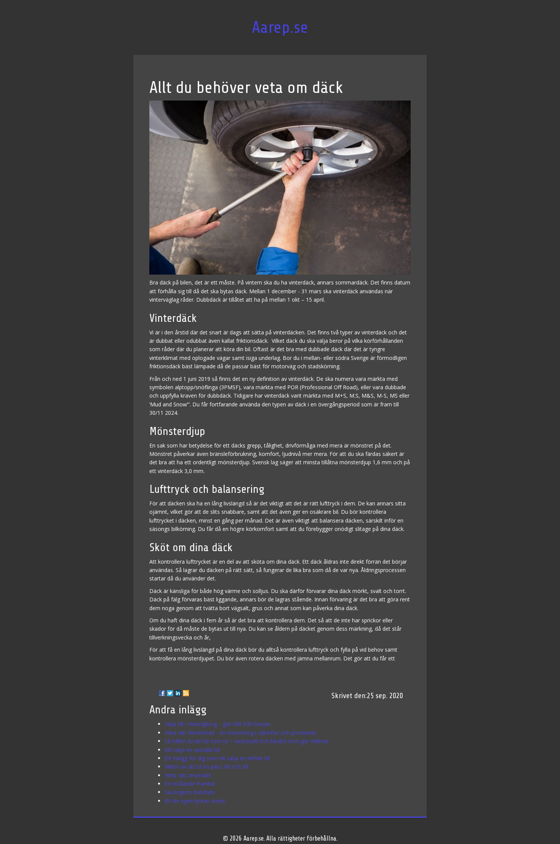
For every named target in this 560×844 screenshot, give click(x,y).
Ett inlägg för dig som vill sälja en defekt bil (217, 758)
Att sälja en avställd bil (192, 749)
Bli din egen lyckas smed (195, 800)
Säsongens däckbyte (190, 792)
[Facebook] (162, 693)
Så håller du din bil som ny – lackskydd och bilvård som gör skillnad (246, 741)
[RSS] (186, 693)
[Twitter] (170, 693)
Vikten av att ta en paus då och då (206, 766)
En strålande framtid (189, 783)
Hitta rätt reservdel (188, 775)
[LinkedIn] (178, 693)
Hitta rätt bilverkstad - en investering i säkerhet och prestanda (240, 732)
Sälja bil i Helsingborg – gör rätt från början (217, 723)
